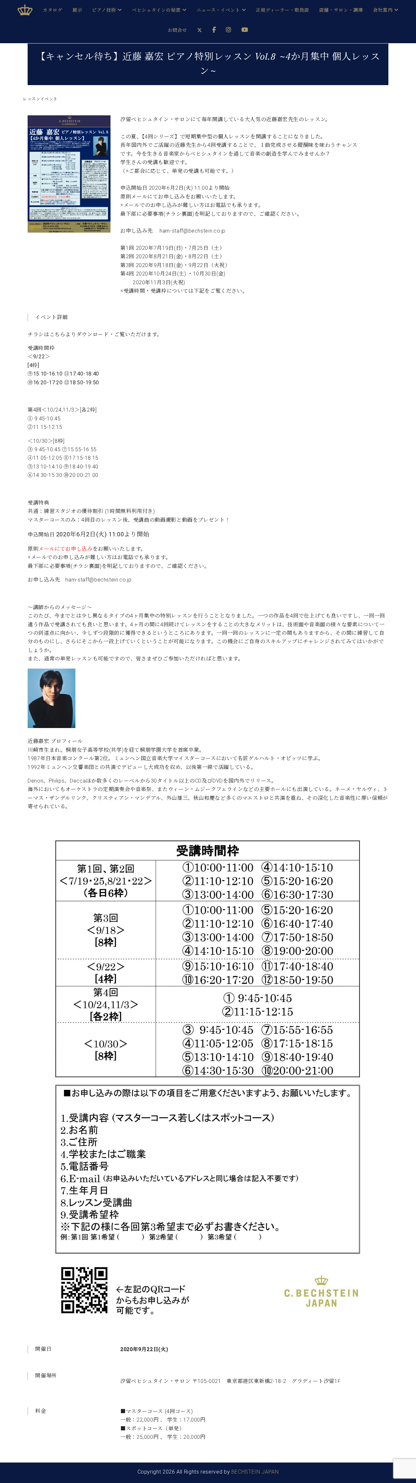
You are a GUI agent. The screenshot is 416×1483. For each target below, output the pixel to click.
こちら (57, 334)
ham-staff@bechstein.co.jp (98, 580)
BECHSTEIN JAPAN (255, 1472)
